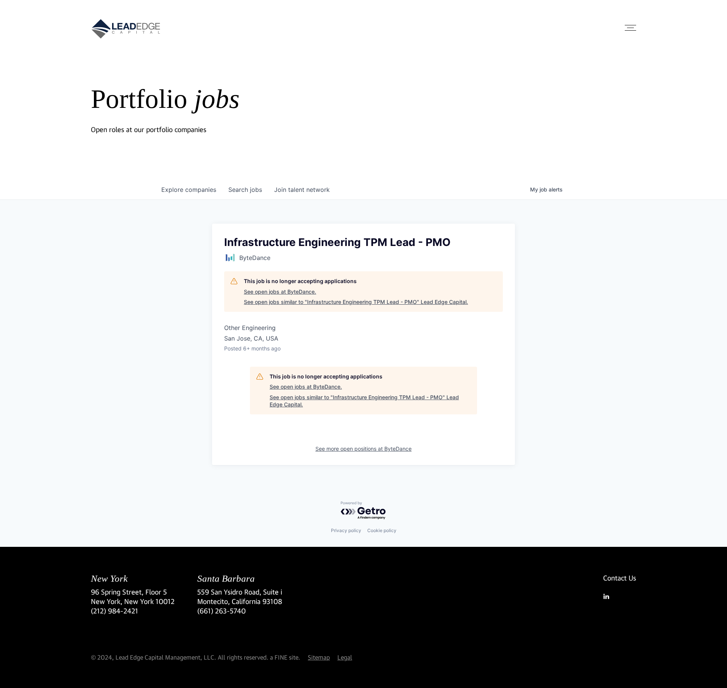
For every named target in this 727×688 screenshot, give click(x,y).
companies (188, 189)
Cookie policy (381, 530)
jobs (245, 189)
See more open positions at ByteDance (363, 448)
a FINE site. (285, 657)
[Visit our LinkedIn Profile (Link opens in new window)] (619, 596)
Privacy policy (346, 530)
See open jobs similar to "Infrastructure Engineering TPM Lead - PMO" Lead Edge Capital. (356, 302)
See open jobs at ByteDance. (280, 291)
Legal (344, 657)
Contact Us (619, 578)
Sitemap (319, 657)
